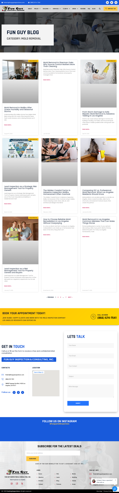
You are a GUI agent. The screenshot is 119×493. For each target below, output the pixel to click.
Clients (65, 9)
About (30, 9)
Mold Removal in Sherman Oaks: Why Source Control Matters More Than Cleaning (59, 64)
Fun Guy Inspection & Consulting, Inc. (18, 477)
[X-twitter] (115, 2)
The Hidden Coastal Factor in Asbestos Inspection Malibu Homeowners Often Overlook (56, 192)
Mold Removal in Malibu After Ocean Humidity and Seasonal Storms (18, 109)
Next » (70, 297)
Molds (36, 9)
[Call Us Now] (93, 316)
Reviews (83, 9)
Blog (93, 9)
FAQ (89, 9)
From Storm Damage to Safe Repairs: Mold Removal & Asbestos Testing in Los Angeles (98, 114)
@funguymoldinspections (59, 424)
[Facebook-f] (111, 2)
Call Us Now (102, 315)
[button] (99, 8)
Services (56, 9)
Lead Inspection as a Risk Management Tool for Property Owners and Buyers (18, 270)
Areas (74, 9)
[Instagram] (107, 2)
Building (45, 9)
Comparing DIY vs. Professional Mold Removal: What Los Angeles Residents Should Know (97, 192)
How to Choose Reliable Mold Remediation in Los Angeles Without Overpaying (57, 221)
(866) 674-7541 (107, 318)
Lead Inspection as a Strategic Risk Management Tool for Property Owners (20, 188)
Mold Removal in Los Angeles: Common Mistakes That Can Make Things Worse (98, 221)
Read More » (8, 125)
